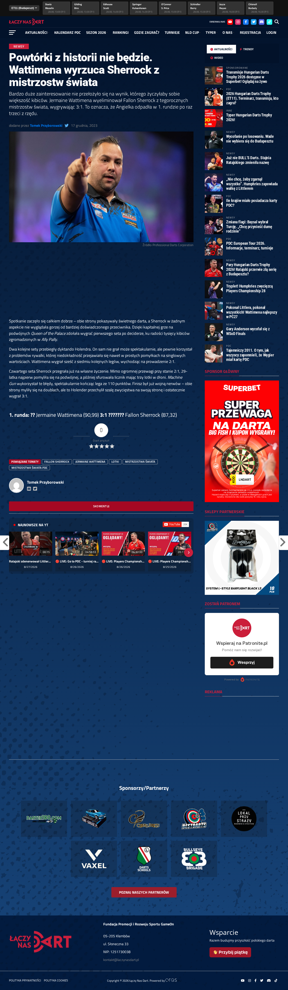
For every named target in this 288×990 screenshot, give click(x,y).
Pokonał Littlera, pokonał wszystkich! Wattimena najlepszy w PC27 (251, 312)
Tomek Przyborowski (46, 125)
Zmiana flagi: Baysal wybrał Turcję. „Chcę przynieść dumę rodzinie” (249, 226)
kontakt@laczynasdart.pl (121, 959)
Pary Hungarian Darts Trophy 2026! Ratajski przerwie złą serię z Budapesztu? (251, 269)
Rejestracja (250, 32)
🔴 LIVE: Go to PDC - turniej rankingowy (77, 561)
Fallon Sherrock (56, 461)
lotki (115, 461)
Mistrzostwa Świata (140, 461)
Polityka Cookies (56, 980)
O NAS (227, 32)
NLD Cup (192, 32)
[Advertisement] (101, 284)
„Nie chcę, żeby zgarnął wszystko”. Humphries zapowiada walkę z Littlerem (252, 183)
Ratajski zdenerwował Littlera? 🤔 (30, 561)
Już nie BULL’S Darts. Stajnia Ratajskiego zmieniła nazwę (248, 160)
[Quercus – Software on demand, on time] (173, 980)
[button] (14, 552)
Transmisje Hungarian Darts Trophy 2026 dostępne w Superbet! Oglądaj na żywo (247, 77)
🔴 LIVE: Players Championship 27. (169, 561)
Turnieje (172, 32)
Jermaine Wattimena (90, 461)
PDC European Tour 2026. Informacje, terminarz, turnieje (249, 245)
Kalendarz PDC (67, 32)
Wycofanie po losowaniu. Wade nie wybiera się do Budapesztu (250, 138)
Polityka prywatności (25, 980)
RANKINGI (121, 32)
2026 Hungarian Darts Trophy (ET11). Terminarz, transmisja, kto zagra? (252, 98)
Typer (211, 32)
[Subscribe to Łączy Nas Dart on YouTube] (176, 524)
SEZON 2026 (96, 32)
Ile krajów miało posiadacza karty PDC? (251, 202)
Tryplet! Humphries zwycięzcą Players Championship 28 (249, 288)
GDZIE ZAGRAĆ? (146, 32)
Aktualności (36, 32)
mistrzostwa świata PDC (29, 467)
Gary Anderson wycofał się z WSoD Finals (248, 331)
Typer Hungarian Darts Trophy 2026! (249, 117)
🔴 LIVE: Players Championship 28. (123, 561)
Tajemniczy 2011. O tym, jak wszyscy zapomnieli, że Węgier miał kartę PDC (250, 355)
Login (271, 32)
